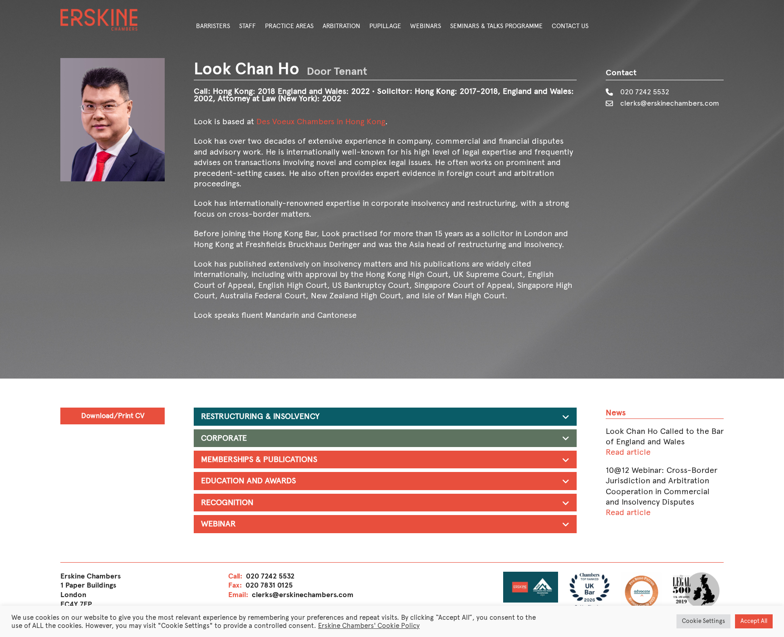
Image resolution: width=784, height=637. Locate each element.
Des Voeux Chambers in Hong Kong (320, 121)
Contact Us (570, 26)
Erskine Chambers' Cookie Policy (369, 626)
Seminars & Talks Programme (496, 26)
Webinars (425, 26)
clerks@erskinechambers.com (669, 103)
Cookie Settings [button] (703, 621)
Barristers (213, 26)
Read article (628, 452)
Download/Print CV (112, 415)
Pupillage (385, 26)
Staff (247, 26)
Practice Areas (289, 26)
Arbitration (341, 26)
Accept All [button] (753, 621)
